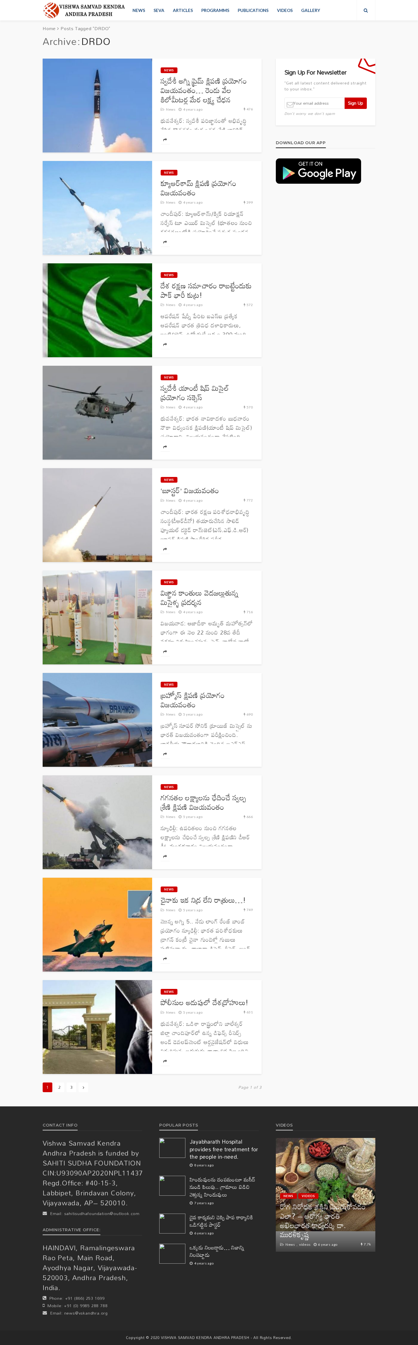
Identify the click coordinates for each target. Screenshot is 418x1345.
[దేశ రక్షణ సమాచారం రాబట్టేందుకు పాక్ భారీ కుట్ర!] (97, 310)
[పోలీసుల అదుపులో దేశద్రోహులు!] (97, 1027)
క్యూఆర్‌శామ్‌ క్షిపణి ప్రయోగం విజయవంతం (198, 188)
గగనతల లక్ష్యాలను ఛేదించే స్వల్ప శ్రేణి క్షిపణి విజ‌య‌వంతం (204, 802)
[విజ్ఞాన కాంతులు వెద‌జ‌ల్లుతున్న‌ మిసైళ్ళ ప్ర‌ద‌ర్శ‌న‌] (97, 617)
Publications (253, 10)
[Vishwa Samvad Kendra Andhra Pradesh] (84, 10)
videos (285, 10)
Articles (183, 10)
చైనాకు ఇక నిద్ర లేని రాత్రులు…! (203, 900)
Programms (215, 10)
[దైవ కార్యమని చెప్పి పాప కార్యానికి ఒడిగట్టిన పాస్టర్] (172, 1224)
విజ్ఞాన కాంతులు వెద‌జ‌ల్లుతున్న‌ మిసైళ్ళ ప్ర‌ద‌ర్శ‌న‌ (199, 597)
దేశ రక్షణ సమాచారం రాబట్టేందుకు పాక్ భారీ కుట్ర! (206, 290)
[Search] (366, 10)
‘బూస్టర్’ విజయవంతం (190, 490)
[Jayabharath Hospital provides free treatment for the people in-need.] (172, 1148)
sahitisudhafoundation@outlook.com (102, 1213)
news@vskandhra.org (86, 1313)
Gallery (310, 10)
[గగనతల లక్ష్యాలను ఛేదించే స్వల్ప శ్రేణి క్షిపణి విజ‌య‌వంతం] (97, 822)
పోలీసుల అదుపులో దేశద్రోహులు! (204, 1002)
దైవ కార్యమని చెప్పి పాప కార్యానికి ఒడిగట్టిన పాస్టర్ (221, 1221)
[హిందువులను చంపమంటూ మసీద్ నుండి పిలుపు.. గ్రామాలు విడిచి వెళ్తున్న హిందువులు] (172, 1186)
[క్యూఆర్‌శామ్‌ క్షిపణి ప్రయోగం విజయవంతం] (97, 208)
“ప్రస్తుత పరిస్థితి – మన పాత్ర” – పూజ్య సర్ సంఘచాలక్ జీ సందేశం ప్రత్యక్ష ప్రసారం (325, 1225)
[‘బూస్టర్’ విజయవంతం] (97, 515)
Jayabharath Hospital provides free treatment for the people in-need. (224, 1149)
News (139, 10)
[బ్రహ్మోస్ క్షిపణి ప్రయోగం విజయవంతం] (97, 720)
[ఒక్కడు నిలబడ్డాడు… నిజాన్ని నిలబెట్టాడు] (172, 1254)
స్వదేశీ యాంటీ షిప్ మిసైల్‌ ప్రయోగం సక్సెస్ (195, 392)
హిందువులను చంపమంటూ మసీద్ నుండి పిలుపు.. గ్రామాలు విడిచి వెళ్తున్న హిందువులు (223, 1187)
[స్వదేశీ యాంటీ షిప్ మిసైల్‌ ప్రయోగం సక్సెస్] (97, 413)
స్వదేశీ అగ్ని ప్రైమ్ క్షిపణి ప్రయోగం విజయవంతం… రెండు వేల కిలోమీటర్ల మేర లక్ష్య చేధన (204, 90)
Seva (159, 10)
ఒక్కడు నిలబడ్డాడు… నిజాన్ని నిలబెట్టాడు (217, 1251)
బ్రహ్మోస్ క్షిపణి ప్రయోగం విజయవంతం (193, 700)
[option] (325, 1195)
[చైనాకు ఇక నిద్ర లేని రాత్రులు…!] (97, 925)
